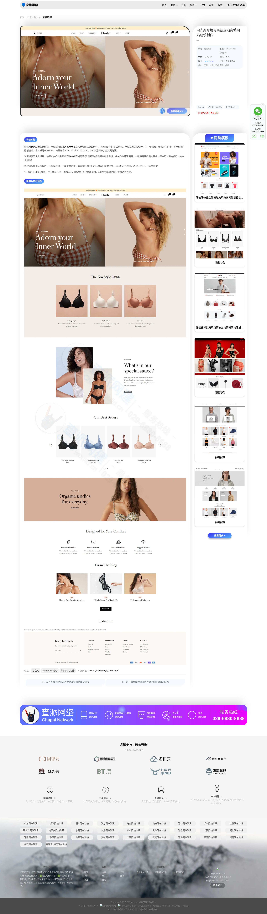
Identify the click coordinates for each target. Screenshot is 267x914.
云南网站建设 (159, 837)
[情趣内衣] (220, 233)
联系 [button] (220, 4)
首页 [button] (164, 4)
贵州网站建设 (159, 830)
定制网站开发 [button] (161, 872)
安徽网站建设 (107, 837)
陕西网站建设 (56, 837)
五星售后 (104, 798)
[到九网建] (30, 5)
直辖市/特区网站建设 (56, 844)
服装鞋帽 (47, 17)
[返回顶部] (262, 136)
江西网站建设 (210, 830)
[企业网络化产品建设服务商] (133, 715)
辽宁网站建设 (210, 823)
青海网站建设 (184, 837)
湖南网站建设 (184, 830)
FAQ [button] (203, 4)
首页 (29, 17)
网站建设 (37, 146)
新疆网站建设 (236, 837)
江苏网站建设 (107, 823)
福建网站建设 (82, 823)
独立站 (37, 17)
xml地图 (185, 906)
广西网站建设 (133, 837)
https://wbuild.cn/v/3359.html (103, 670)
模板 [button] (86, 880)
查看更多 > (219, 535)
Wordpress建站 (215, 107)
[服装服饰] (220, 428)
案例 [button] (173, 5)
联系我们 (217, 885)
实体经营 (48, 798)
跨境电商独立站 (72, 146)
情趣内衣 (220, 262)
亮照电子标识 (145, 906)
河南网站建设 (30, 837)
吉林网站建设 (236, 823)
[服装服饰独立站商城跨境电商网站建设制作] (220, 168)
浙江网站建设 (56, 823)
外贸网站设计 (232, 107)
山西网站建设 (82, 837)
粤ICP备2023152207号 (88, 906)
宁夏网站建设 (82, 830)
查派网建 (28, 146)
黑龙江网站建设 (31, 830)
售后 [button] (104, 880)
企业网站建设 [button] (142, 872)
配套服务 (159, 798)
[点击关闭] (262, 104)
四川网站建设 (133, 830)
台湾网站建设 (30, 844)
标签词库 (167, 906)
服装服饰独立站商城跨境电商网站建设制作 (219, 197)
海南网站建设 (133, 823)
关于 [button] (211, 4)
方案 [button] (183, 4)
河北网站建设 (184, 823)
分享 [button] (192, 5)
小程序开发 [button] (179, 872)
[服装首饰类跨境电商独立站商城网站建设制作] (220, 298)
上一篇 (65, 682)
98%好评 (215, 796)
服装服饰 (220, 457)
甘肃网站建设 (107, 830)
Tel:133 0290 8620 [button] (235, 4)
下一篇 (145, 682)
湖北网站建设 (236, 830)
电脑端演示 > (176, 111)
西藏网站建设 (210, 837)
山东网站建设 (159, 823)
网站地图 (176, 906)
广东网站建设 (30, 823)
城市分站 (157, 906)
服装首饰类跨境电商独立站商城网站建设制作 (220, 327)
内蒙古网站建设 (56, 830)
